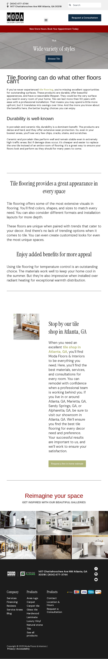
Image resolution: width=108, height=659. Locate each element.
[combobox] (84, 5)
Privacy (11, 649)
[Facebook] (96, 568)
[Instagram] (96, 574)
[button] (46, 20)
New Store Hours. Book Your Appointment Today (54, 29)
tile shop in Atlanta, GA (65, 349)
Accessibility (23, 649)
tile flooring (46, 89)
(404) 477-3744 (58, 574)
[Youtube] (96, 579)
